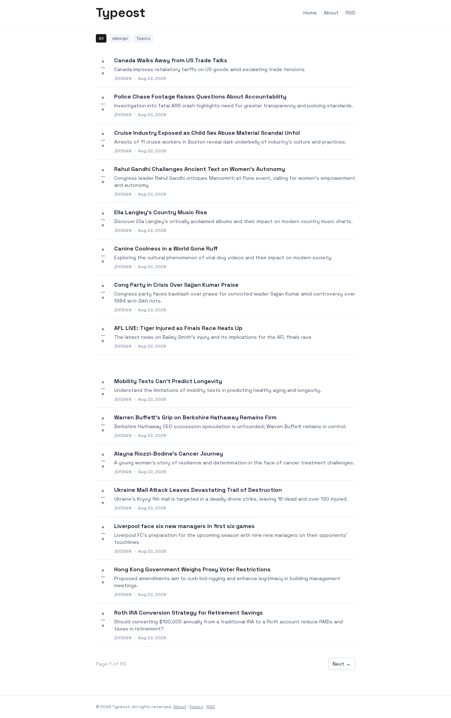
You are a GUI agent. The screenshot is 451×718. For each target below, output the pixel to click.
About (331, 12)
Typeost (120, 13)
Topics (143, 38)
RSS (350, 12)
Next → (342, 664)
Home (310, 12)
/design (120, 38)
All (101, 38)
